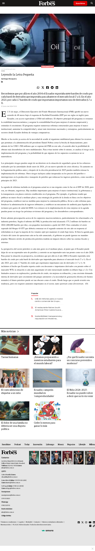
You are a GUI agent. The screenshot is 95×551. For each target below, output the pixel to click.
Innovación (37, 444)
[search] (92, 3)
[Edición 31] (34, 457)
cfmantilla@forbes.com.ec (9, 477)
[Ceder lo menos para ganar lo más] (47, 410)
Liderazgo (50, 444)
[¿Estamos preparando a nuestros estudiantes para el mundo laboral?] (47, 345)
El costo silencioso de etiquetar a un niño (12, 391)
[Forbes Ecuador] (47, 3)
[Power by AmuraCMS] (47, 530)
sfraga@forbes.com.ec (13, 488)
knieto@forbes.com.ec (13, 482)
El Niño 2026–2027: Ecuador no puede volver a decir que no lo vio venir (80, 393)
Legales (21, 522)
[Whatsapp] (38, 87)
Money (60, 444)
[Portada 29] (56, 457)
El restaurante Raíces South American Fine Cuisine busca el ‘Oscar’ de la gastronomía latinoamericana (49, 308)
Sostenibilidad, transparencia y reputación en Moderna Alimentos (48, 317)
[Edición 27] (78, 457)
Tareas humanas (9, 357)
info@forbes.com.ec (7, 468)
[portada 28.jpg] (67, 457)
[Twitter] (42, 87)
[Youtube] (90, 522)
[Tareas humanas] (14, 345)
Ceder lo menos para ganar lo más (44, 424)
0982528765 (5, 505)
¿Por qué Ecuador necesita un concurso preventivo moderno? (80, 360)
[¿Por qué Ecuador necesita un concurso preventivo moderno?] (80, 345)
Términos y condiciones (8, 522)
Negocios (71, 444)
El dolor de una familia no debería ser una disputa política (14, 426)
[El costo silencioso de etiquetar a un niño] (14, 378)
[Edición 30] (45, 457)
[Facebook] (47, 87)
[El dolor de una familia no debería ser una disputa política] (14, 410)
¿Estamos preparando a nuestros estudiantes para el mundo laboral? (47, 360)
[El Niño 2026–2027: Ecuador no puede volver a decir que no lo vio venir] (80, 378)
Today (26, 444)
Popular (34, 293)
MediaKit (29, 522)
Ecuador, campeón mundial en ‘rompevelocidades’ (44, 393)
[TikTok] (94, 526)
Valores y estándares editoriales (52, 522)
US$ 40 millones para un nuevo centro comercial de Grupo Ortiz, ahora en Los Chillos (49, 300)
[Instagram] (86, 522)
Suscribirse (80, 3)
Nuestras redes (6, 525)
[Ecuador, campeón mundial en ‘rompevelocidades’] (47, 378)
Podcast (17, 444)
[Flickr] (90, 526)
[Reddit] (52, 87)
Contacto (37, 522)
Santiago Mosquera (9, 79)
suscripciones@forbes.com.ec (10, 495)
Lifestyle (82, 444)
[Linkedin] (57, 87)
